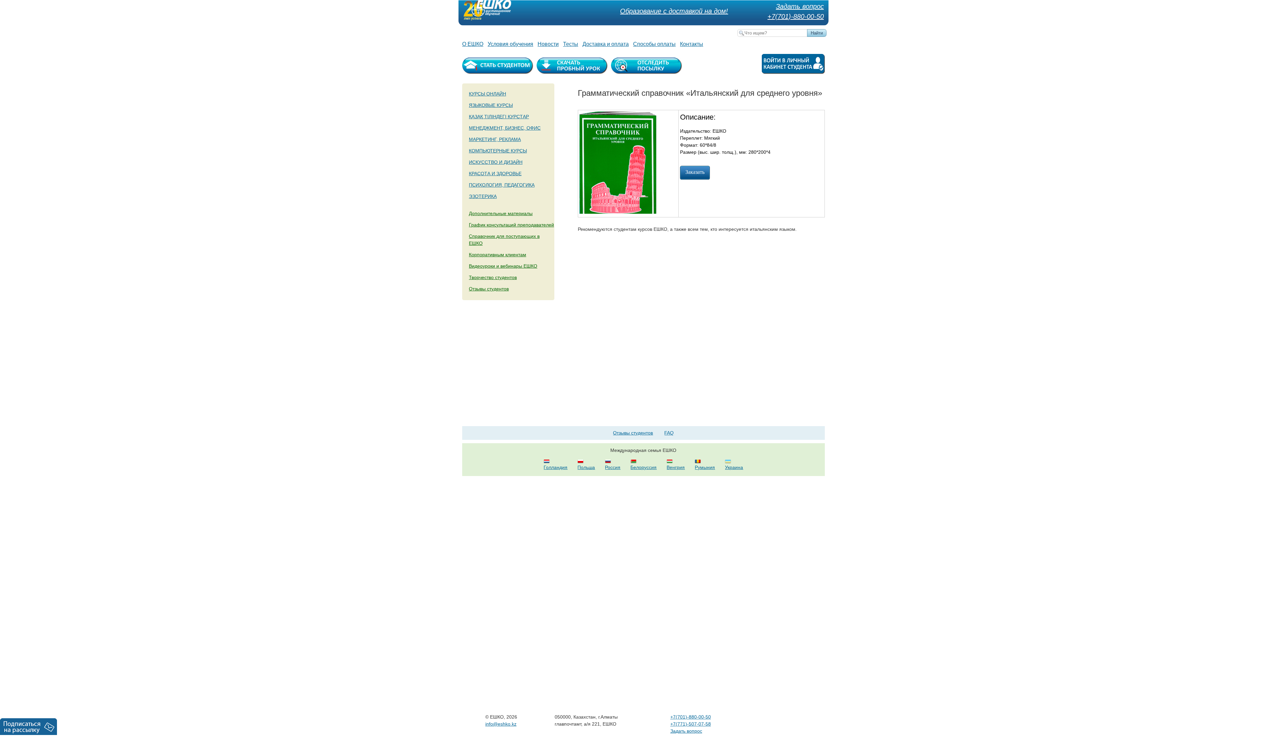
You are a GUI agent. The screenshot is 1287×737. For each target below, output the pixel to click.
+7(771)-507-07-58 (690, 724)
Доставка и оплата (606, 44)
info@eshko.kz (500, 724)
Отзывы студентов (489, 288)
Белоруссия (643, 467)
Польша (586, 467)
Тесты (570, 44)
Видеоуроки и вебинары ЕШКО (503, 266)
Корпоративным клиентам (497, 254)
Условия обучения (510, 44)
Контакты (691, 44)
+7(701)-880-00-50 (796, 16)
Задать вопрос (800, 6)
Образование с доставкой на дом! (674, 11)
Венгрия (676, 467)
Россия (612, 467)
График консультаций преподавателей (511, 224)
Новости (548, 44)
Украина (734, 467)
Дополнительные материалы (501, 213)
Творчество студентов (493, 277)
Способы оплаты (654, 44)
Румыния (705, 467)
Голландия (555, 467)
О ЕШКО (472, 44)
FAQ (669, 433)
